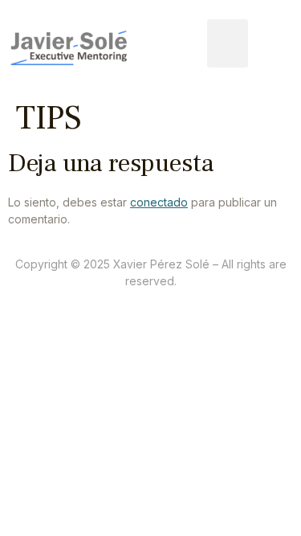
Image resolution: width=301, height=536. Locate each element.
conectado (159, 202)
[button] (227, 43)
